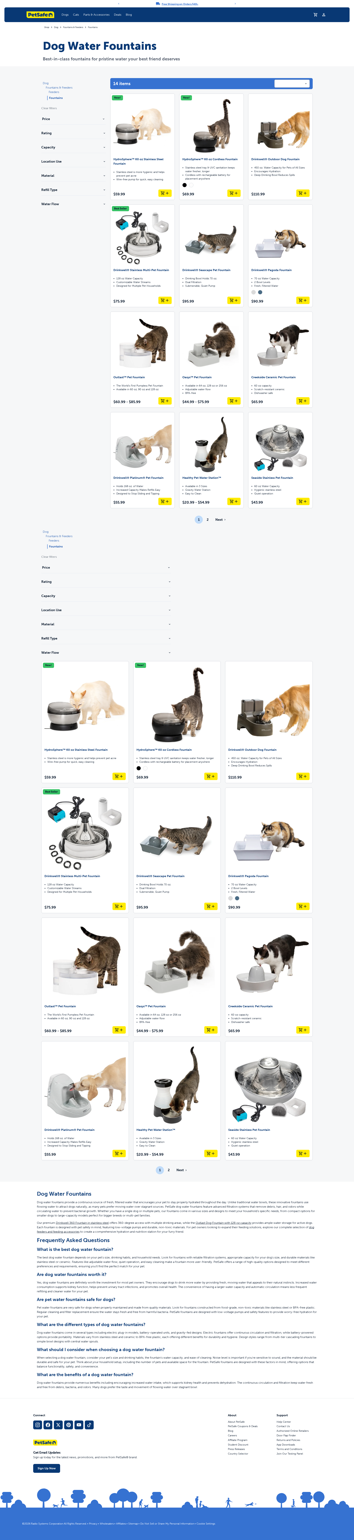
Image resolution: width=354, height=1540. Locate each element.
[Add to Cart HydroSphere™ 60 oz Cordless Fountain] (234, 193)
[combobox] (292, 84)
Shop (46, 27)
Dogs (65, 14)
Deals (117, 14)
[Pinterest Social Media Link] (68, 1424)
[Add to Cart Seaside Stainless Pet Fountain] (303, 501)
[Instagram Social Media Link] (37, 1424)
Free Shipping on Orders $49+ (180, 4)
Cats (76, 14)
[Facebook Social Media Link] (48, 1424)
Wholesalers (107, 1523)
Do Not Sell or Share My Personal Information (167, 1523)
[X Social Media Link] (58, 1424)
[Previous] (118, 3)
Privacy (93, 1523)
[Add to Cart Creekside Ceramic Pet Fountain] (303, 401)
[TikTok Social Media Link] (89, 1424)
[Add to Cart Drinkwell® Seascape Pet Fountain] (234, 300)
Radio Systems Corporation (47, 1523)
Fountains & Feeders (73, 27)
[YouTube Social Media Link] (78, 1424)
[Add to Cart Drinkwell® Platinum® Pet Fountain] (165, 501)
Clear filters (49, 108)
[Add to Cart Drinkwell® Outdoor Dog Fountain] (303, 193)
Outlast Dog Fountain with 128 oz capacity (223, 1223)
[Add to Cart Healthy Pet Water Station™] (234, 501)
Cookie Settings (206, 1523)
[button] (65, 14)
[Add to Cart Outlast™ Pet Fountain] (165, 401)
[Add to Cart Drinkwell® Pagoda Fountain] (303, 300)
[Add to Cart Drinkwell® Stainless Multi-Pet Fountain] (165, 300)
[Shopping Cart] (315, 14)
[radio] (184, 185)
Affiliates (121, 1523)
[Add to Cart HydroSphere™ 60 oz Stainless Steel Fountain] (165, 193)
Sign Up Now (47, 1468)
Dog (56, 27)
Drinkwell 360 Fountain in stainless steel (82, 1223)
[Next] (235, 3)
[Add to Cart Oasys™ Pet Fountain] (234, 401)
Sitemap (133, 1523)
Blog (129, 14)
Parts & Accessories (96, 14)
